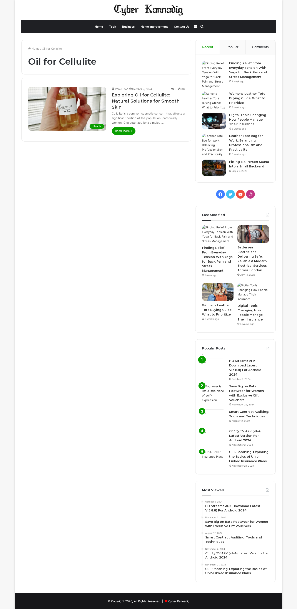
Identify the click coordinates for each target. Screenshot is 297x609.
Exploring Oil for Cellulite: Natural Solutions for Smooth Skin (146, 101)
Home (99, 26)
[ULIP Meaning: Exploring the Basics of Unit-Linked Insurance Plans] (214, 458)
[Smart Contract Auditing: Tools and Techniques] (214, 418)
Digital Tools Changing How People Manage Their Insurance (247, 119)
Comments (260, 47)
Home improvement (154, 26)
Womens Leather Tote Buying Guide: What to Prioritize (247, 98)
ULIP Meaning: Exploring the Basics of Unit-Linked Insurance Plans (249, 456)
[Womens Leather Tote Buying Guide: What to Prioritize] (214, 100)
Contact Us (181, 26)
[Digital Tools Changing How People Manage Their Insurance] (214, 121)
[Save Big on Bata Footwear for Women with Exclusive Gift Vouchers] (214, 393)
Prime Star (121, 89)
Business (128, 26)
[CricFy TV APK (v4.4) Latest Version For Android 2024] (214, 437)
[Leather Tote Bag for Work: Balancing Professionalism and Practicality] (214, 145)
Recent (207, 47)
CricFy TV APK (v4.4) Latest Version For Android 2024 (245, 435)
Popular (233, 47)
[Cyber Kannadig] (148, 10)
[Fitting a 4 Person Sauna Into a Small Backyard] (214, 168)
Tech (112, 26)
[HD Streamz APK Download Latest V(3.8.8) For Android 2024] (214, 367)
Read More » (123, 131)
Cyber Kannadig (179, 601)
